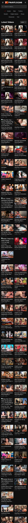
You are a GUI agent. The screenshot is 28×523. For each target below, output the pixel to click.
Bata (14, 11)
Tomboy (20, 11)
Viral (18, 17)
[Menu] (2, 2)
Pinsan (22, 14)
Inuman (9, 11)
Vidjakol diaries (14, 14)
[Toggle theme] (25, 2)
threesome (11, 17)
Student (6, 14)
